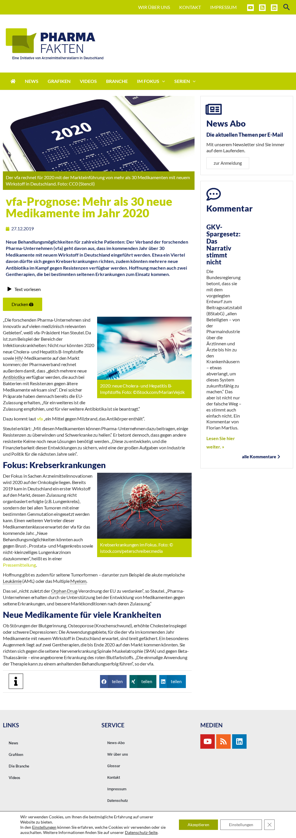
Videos (14, 777)
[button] (113, 681)
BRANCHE (117, 81)
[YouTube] (250, 7)
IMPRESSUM (223, 7)
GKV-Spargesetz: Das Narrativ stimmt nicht (223, 244)
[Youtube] (207, 741)
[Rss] (223, 741)
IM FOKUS (148, 81)
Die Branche (19, 766)
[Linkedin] (274, 7)
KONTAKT (190, 7)
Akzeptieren (198, 824)
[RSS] (262, 7)
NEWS (31, 81)
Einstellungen (44, 827)
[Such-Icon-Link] (287, 7)
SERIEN (182, 81)
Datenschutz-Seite (141, 832)
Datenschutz (117, 800)
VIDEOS (88, 81)
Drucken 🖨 (23, 304)
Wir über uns (117, 754)
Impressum (116, 789)
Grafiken (16, 754)
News (13, 743)
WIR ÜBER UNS (154, 7)
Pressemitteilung (19, 565)
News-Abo (116, 743)
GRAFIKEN (59, 81)
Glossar (113, 766)
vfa (40, 418)
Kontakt (113, 777)
